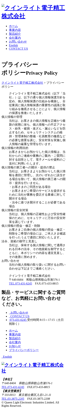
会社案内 (15, 37)
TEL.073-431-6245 (20, 283)
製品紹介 (15, 33)
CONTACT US (18, 48)
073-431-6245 (18, 319)
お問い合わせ (18, 41)
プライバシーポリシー (24, 350)
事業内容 (15, 29)
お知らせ (15, 346)
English (13, 45)
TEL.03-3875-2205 (12, 398)
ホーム (13, 26)
